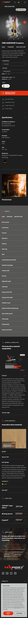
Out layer (4, 68)
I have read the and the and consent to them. (13, 554)
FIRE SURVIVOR (10, 6)
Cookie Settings (17, 607)
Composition (5, 60)
